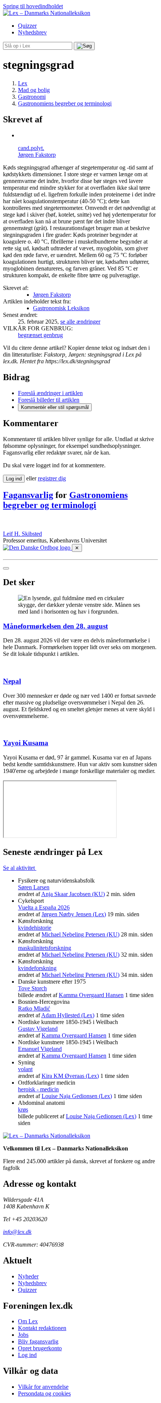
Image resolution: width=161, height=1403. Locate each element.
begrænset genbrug (40, 335)
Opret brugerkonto (40, 1348)
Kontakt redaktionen (42, 1328)
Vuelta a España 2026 (44, 907)
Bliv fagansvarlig (38, 1341)
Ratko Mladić (34, 1008)
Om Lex (28, 1321)
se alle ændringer (80, 321)
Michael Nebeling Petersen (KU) (80, 934)
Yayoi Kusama (25, 743)
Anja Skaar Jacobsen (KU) (73, 894)
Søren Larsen (33, 887)
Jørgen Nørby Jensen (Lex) (74, 914)
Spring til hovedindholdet (33, 6)
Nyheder (28, 1276)
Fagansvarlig (28, 495)
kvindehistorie (34, 927)
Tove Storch (32, 988)
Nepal (12, 681)
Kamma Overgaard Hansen (91, 995)
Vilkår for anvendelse (43, 1387)
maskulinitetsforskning (44, 948)
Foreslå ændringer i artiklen (50, 393)
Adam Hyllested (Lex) (67, 1015)
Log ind (27, 1355)
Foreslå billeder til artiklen (48, 400)
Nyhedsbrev (32, 32)
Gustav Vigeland (38, 1028)
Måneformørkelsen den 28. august (55, 626)
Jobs (23, 1335)
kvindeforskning (37, 968)
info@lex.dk (17, 1232)
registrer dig (52, 478)
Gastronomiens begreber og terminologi (65, 500)
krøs (23, 1109)
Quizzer (27, 25)
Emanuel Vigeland (40, 1049)
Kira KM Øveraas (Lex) (70, 1076)
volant (25, 1069)
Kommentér (55, 407)
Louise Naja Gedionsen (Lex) (77, 1096)
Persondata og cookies (44, 1393)
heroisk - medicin (38, 1089)
